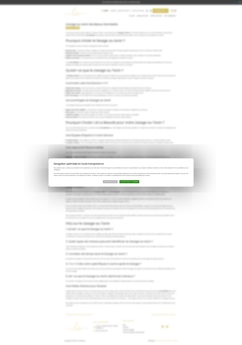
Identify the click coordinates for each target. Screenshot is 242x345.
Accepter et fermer (129, 182)
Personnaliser (110, 182)
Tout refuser (236, 2)
